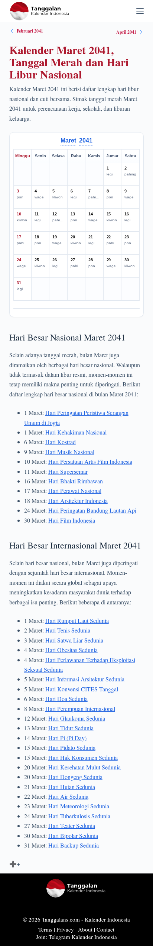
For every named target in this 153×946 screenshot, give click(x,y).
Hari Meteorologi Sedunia (78, 806)
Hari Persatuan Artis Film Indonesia (90, 461)
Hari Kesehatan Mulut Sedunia (84, 767)
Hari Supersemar (68, 471)
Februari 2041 (30, 31)
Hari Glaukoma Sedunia (76, 718)
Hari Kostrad (60, 442)
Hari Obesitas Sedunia (71, 650)
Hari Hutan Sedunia (71, 787)
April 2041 (126, 32)
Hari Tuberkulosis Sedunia (79, 816)
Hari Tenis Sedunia (67, 630)
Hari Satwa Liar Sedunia (74, 640)
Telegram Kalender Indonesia (83, 936)
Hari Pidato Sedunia (71, 747)
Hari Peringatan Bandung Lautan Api (92, 510)
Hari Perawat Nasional (74, 490)
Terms (45, 929)
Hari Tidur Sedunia (71, 728)
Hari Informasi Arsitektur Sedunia (84, 679)
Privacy (65, 929)
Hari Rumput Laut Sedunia (77, 620)
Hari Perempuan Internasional (80, 708)
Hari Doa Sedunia (66, 698)
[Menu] (140, 11)
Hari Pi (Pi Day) (67, 738)
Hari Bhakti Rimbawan (75, 481)
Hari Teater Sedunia (71, 825)
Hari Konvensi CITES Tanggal (81, 689)
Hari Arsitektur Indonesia (78, 500)
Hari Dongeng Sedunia (75, 777)
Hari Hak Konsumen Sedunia (83, 757)
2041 (85, 140)
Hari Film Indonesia (71, 520)
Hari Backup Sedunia (73, 845)
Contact (105, 929)
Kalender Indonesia (107, 919)
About (85, 929)
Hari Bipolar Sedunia (73, 835)
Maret (68, 140)
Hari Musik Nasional (69, 452)
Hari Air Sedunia (68, 796)
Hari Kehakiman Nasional (76, 432)
